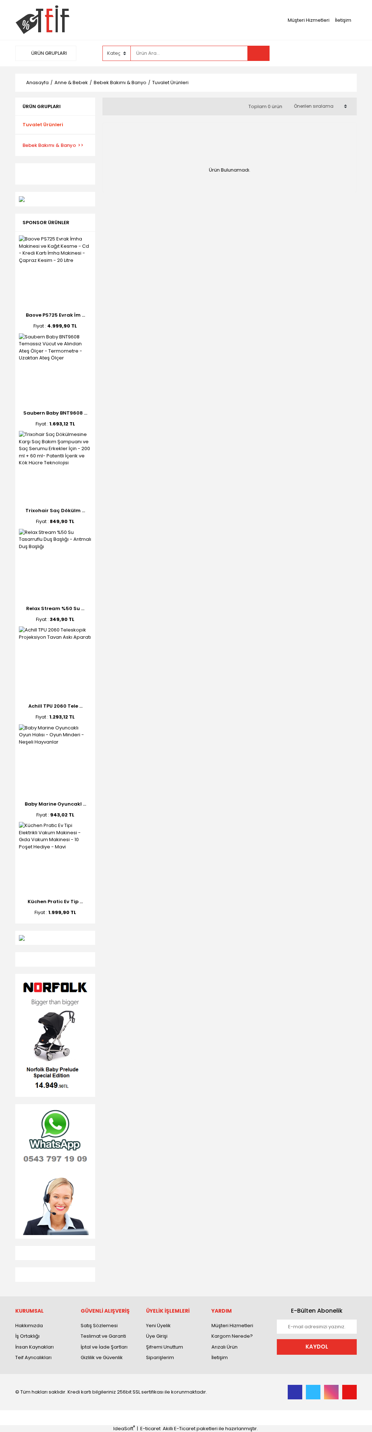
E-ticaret (150, 1428)
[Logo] (42, 19)
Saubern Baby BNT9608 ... (55, 413)
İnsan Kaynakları (34, 1346)
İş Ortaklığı (27, 1336)
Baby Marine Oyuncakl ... (55, 804)
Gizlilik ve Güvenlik (102, 1357)
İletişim (343, 20)
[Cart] (346, 53)
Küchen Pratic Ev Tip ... (55, 901)
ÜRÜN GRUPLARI (48, 53)
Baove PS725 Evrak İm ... (55, 315)
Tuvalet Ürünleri (170, 82)
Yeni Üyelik (158, 1325)
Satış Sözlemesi (99, 1325)
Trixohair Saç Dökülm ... (55, 510)
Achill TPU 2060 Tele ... (55, 706)
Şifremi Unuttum (164, 1346)
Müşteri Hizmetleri (308, 20)
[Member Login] (302, 53)
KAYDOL (317, 1346)
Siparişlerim (160, 1357)
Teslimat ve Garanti (103, 1336)
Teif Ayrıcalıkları (33, 1357)
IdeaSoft (124, 1428)
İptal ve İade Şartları (104, 1346)
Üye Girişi (156, 1336)
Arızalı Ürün (224, 1346)
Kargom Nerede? (232, 1336)
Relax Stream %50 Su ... (55, 608)
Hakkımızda (29, 1325)
